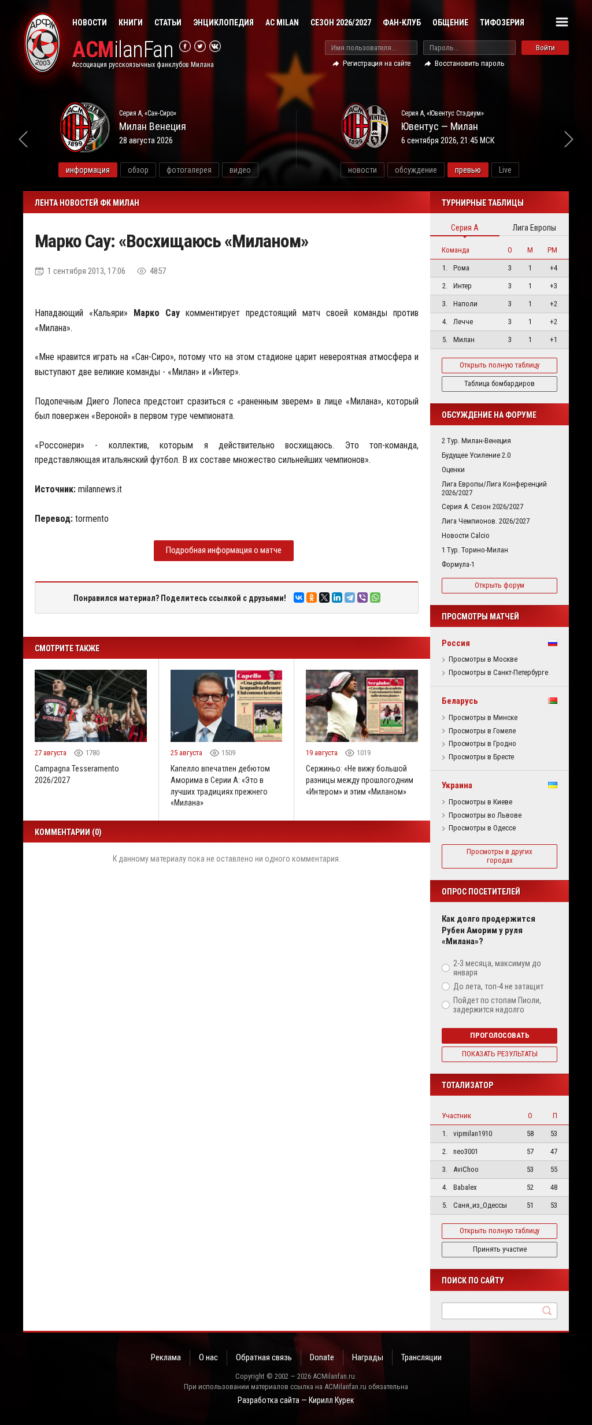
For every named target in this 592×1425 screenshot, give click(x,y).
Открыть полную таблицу (499, 365)
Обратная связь (264, 1357)
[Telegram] (350, 597)
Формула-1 (458, 564)
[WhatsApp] (375, 597)
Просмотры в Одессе (482, 828)
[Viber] (362, 597)
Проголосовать (500, 1035)
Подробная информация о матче (224, 550)
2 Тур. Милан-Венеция (476, 440)
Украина (457, 785)
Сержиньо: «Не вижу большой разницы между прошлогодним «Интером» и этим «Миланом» (359, 780)
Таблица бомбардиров (499, 383)
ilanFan (122, 50)
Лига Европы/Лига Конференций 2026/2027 (494, 488)
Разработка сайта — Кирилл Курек (296, 1400)
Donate (322, 1357)
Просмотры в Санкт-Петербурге (498, 673)
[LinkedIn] (337, 597)
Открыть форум (499, 585)
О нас (208, 1357)
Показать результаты (500, 1053)
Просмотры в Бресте (481, 757)
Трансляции (421, 1357)
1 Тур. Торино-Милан (475, 549)
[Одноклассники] (311, 597)
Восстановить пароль (470, 63)
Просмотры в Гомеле (482, 731)
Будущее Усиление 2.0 (476, 455)
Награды (367, 1357)
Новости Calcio (466, 535)
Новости (89, 22)
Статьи (168, 22)
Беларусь (460, 701)
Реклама (166, 1357)
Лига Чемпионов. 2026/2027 (486, 521)
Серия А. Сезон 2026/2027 (482, 506)
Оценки (453, 469)
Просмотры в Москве (483, 659)
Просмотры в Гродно (482, 744)
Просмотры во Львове (485, 815)
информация (88, 170)
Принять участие (500, 1249)
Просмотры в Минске (483, 718)
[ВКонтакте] (299, 597)
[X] (324, 597)
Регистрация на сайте (376, 63)
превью (468, 170)
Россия (456, 643)
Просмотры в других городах (499, 855)
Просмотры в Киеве (480, 802)
